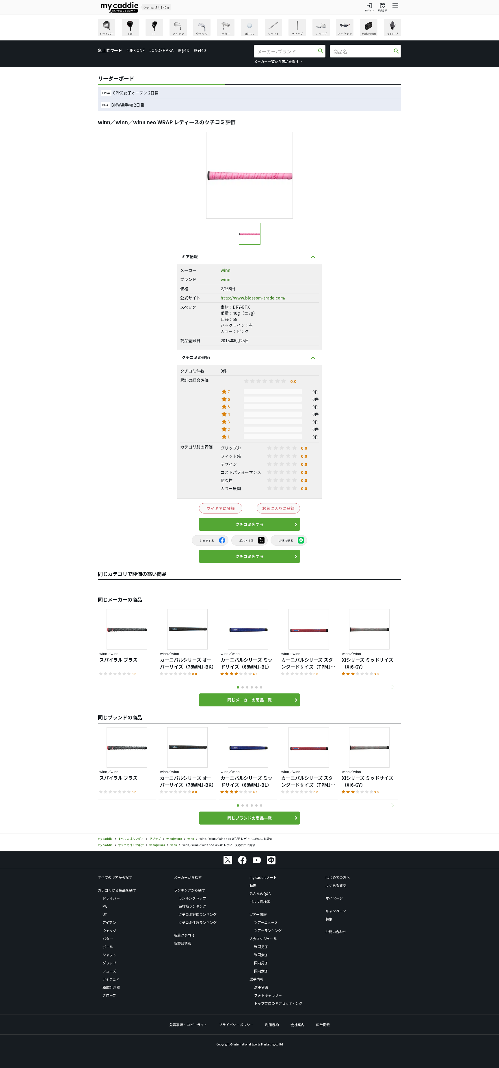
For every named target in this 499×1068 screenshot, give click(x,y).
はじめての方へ (337, 877)
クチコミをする (249, 524)
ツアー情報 (258, 914)
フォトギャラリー (268, 995)
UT (105, 914)
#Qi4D (183, 50)
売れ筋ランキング (192, 906)
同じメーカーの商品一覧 (249, 700)
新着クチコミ (184, 935)
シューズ (109, 970)
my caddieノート (263, 877)
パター (108, 938)
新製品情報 (182, 943)
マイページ (334, 898)
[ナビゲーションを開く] (395, 7)
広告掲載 (323, 1024)
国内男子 (261, 962)
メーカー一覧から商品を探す (276, 61)
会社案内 (297, 1024)
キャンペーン (335, 910)
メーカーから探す (188, 877)
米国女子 (261, 954)
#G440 (200, 50)
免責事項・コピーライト (188, 1024)
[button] (392, 687)
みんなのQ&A (260, 893)
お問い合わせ (335, 931)
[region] (249, 28)
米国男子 (261, 946)
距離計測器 (111, 987)
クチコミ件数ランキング (197, 922)
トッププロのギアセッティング (278, 1003)
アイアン (109, 922)
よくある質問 (335, 885)
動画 (253, 885)
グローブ (109, 995)
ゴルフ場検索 (260, 901)
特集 (328, 918)
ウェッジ (109, 930)
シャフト (109, 954)
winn (225, 270)
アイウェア (111, 978)
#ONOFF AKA (161, 50)
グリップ (109, 962)
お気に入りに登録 (278, 508)
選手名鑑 (261, 987)
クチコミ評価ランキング (197, 914)
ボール (108, 946)
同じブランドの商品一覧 (249, 818)
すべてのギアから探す (115, 877)
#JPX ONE (135, 50)
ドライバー (111, 898)
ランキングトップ (192, 898)
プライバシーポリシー (236, 1024)
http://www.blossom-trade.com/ (253, 298)
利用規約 (272, 1024)
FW (105, 906)
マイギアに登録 (220, 508)
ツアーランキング (268, 930)
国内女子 (261, 970)
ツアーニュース (266, 922)
